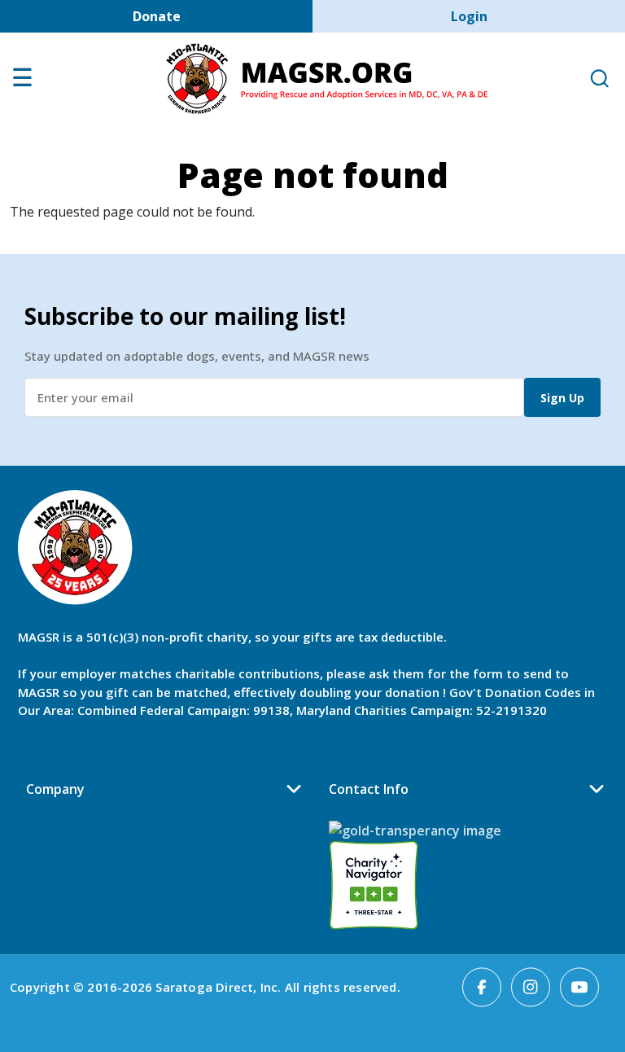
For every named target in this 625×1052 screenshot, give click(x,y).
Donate (157, 16)
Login (469, 16)
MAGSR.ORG (327, 79)
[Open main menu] (22, 81)
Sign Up (562, 397)
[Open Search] (599, 79)
